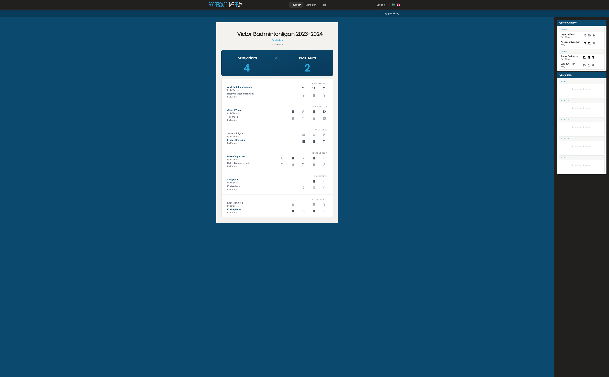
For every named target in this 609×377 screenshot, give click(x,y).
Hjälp (323, 4)
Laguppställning (391, 13)
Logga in (381, 4)
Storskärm (310, 4)
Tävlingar (296, 4)
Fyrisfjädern (277, 40)
